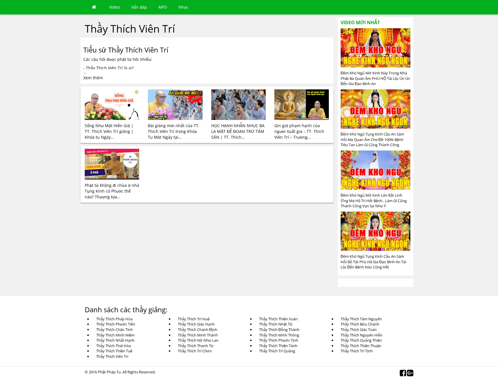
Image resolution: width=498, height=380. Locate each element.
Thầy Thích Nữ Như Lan (198, 340)
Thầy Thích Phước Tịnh (278, 340)
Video (114, 7)
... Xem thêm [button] (93, 74)
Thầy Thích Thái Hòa (113, 345)
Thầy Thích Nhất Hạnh (115, 340)
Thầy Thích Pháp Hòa (114, 318)
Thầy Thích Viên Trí (112, 356)
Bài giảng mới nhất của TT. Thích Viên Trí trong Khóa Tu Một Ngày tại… (173, 131)
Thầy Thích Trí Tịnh (357, 350)
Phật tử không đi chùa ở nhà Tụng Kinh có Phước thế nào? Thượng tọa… (112, 191)
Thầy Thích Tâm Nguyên (361, 318)
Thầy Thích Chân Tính (114, 329)
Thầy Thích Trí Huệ (194, 318)
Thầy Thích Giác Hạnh (196, 324)
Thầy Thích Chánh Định (197, 329)
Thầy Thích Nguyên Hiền (361, 335)
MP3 (163, 7)
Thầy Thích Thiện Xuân (278, 318)
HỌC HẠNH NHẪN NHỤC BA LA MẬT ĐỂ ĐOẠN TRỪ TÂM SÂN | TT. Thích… (238, 131)
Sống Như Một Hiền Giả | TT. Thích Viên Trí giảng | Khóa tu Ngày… (109, 131)
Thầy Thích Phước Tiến (115, 324)
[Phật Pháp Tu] (94, 7)
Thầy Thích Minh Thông (279, 335)
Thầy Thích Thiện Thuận (361, 345)
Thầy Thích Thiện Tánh (278, 345)
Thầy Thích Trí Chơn (195, 350)
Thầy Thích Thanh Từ (196, 345)
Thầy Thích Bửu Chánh (360, 324)
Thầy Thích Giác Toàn (359, 329)
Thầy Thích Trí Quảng (277, 350)
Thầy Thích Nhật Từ (276, 324)
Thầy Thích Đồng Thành (279, 329)
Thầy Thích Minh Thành (198, 335)
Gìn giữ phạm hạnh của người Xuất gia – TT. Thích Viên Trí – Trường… (299, 131)
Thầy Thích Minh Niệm (115, 335)
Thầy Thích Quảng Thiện (361, 340)
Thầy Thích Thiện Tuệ (114, 350)
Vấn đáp (139, 7)
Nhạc (183, 7)
